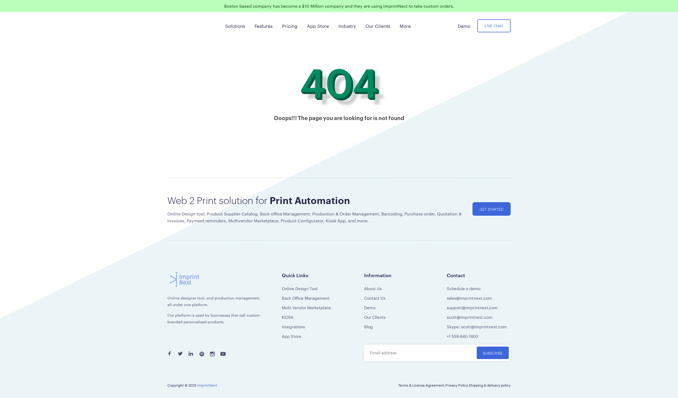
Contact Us (374, 298)
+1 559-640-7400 (462, 336)
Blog (368, 326)
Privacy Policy (456, 385)
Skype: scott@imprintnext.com (477, 326)
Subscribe (493, 352)
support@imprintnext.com (472, 307)
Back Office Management (306, 298)
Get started (491, 208)
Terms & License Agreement (421, 385)
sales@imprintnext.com (469, 298)
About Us (373, 288)
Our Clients (375, 317)
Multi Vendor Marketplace (306, 307)
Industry (347, 26)
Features (264, 26)
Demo (370, 307)
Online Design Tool (300, 288)
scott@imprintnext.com (469, 317)
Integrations (293, 326)
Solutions (235, 26)
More (405, 26)
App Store (291, 336)
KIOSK (287, 317)
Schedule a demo (463, 288)
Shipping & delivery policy (490, 385)
